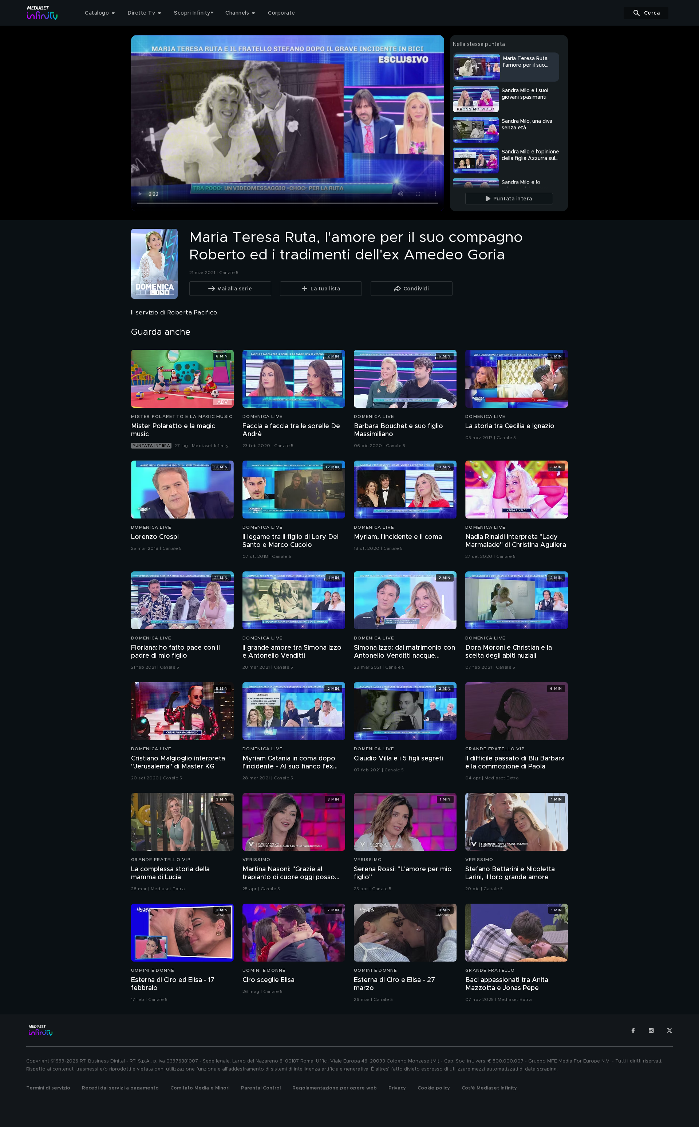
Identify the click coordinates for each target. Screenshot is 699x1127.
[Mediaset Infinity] (42, 12)
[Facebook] (633, 1030)
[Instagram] (651, 1030)
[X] (669, 1030)
